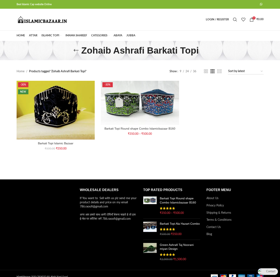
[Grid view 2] (206, 71)
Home (20, 71)
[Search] (235, 19)
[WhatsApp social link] (261, 4)
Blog (209, 234)
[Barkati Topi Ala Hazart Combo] (150, 229)
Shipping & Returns (218, 212)
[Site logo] (42, 19)
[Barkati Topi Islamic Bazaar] (56, 110)
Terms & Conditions (219, 219)
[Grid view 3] (213, 71)
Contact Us (213, 227)
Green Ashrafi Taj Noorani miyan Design (177, 247)
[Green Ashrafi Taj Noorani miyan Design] (150, 252)
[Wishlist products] (243, 19)
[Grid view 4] (219, 71)
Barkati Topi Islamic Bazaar (55, 143)
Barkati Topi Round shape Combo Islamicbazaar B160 (139, 128)
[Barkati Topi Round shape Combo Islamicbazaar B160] (140, 103)
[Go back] (76, 50)
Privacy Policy (215, 205)
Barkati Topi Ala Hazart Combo (180, 223)
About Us (212, 198)
